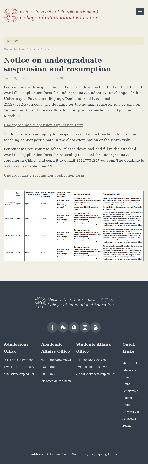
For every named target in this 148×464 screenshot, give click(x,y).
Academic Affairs (38, 49)
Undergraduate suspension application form (43, 125)
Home (8, 49)
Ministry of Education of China (130, 370)
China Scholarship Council (130, 390)
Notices (19, 49)
